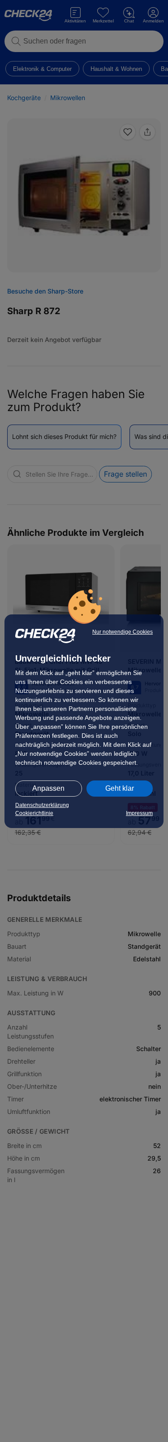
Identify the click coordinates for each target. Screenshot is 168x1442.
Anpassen (48, 788)
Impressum (139, 813)
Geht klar (119, 788)
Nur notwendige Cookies (122, 632)
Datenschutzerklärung (42, 805)
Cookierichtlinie (34, 813)
